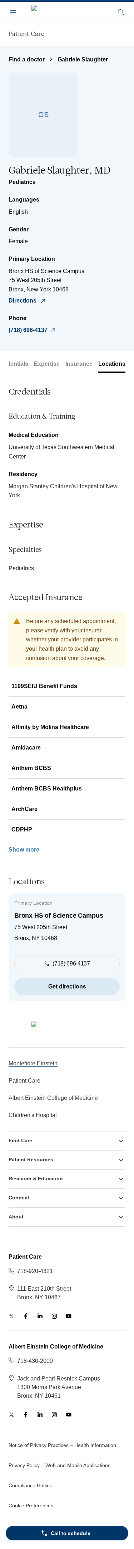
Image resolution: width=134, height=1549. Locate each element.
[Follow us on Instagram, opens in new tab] (54, 1316)
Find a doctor (27, 59)
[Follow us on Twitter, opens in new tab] (11, 1316)
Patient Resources (31, 1159)
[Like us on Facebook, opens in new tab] (26, 1316)
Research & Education (36, 1178)
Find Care (20, 1140)
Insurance (79, 364)
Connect (19, 1197)
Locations (111, 364)
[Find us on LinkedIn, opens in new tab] (40, 1316)
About (16, 1217)
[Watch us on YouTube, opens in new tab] (68, 1316)
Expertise (47, 364)
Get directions (67, 986)
